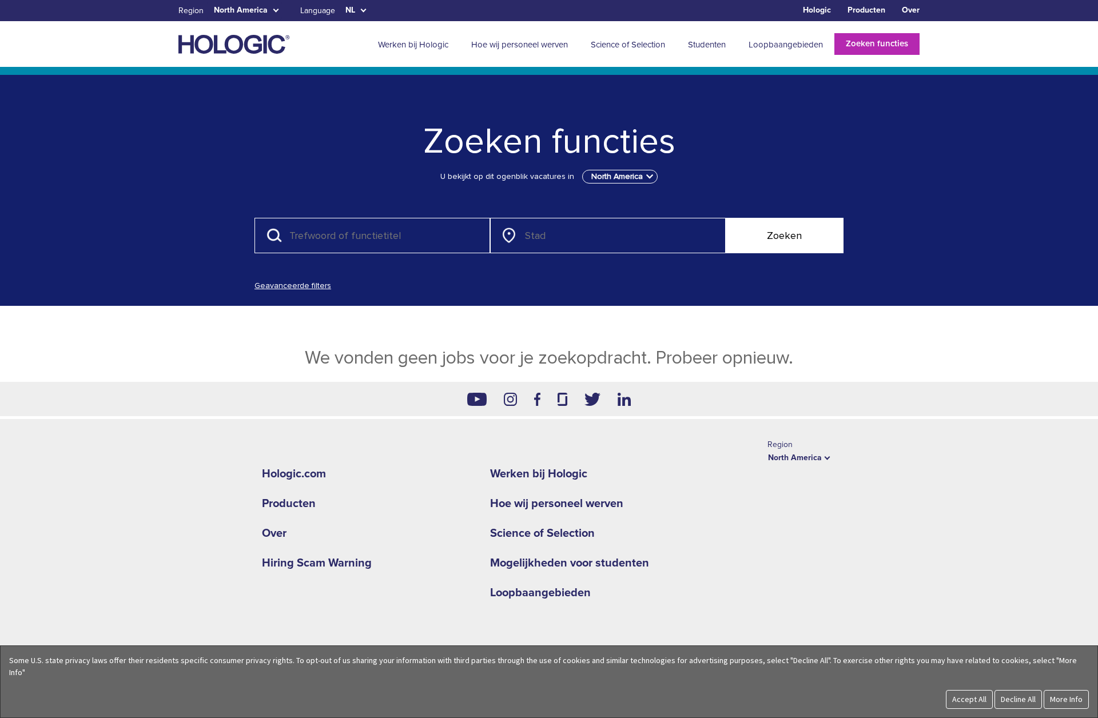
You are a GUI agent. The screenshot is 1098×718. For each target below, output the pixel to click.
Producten (866, 10)
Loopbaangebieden (540, 593)
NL (350, 10)
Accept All (969, 699)
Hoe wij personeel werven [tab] (519, 44)
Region (191, 10)
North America (241, 10)
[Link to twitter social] (592, 399)
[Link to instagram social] (510, 399)
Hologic (817, 10)
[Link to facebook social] (537, 399)
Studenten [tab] (707, 44)
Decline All (1018, 699)
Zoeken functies (877, 43)
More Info (1066, 699)
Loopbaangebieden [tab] (786, 44)
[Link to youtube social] (477, 399)
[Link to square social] (562, 399)
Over (911, 10)
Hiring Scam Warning (317, 563)
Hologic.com (294, 474)
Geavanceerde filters (292, 285)
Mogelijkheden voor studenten (569, 563)
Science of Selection (542, 533)
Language (317, 10)
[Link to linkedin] (624, 399)
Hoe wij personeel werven (556, 503)
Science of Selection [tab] (628, 44)
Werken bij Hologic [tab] (413, 44)
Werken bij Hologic (538, 474)
